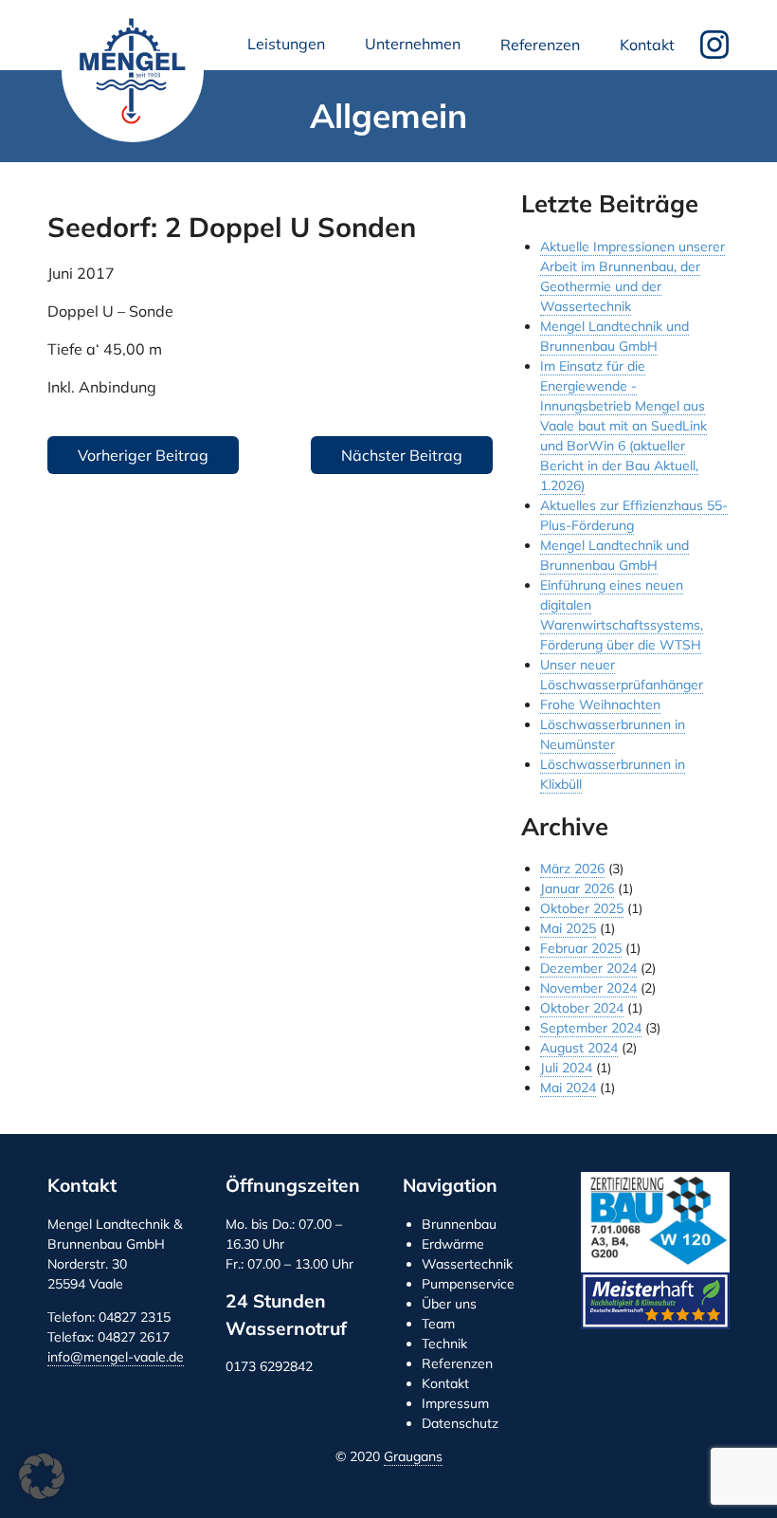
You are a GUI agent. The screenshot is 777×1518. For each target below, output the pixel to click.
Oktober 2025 (581, 908)
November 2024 (588, 988)
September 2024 (590, 1027)
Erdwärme (453, 1244)
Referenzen (540, 44)
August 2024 (579, 1047)
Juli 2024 (566, 1067)
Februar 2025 (581, 948)
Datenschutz (460, 1423)
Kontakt (647, 44)
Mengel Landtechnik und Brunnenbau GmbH (133, 71)
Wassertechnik (467, 1263)
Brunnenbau (459, 1224)
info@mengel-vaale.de (115, 1356)
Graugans (413, 1456)
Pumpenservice (468, 1283)
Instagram (714, 44)
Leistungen (290, 49)
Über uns (449, 1303)
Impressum (455, 1403)
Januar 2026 (577, 888)
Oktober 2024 (581, 1007)
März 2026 (572, 868)
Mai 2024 (568, 1087)
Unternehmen (416, 49)
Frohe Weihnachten (600, 704)
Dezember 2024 (588, 968)
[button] (41, 1476)
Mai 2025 (568, 928)
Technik (444, 1343)
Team (438, 1323)
